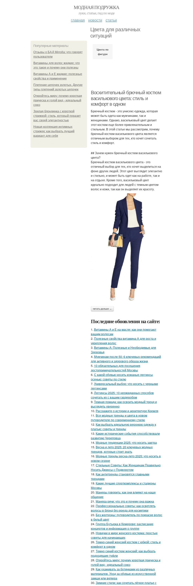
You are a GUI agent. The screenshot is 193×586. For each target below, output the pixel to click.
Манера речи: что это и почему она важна (125, 501)
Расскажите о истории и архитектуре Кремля (127, 411)
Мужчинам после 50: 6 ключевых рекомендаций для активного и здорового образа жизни (126, 358)
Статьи (111, 20)
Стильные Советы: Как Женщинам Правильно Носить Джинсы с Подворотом (126, 467)
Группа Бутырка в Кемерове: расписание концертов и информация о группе (122, 526)
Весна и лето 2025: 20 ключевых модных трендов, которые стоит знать (122, 449)
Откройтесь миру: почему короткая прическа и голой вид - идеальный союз (57, 100)
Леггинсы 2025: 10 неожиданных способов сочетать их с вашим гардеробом (122, 395)
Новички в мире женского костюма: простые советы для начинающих (124, 535)
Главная (78, 20)
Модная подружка (96, 7)
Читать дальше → (102, 309)
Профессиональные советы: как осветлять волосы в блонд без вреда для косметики (123, 508)
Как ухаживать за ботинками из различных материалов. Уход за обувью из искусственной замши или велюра (123, 573)
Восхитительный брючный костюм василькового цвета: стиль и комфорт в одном (126, 98)
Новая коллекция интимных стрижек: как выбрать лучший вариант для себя (53, 131)
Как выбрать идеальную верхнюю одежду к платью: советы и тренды (123, 426)
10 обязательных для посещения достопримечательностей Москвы (115, 367)
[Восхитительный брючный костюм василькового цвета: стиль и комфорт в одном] (126, 247)
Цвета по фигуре (103, 51)
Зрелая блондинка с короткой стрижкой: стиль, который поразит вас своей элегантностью (57, 116)
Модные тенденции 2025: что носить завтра (126, 442)
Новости (95, 20)
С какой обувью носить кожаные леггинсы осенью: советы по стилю (122, 377)
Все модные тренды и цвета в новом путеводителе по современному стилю (119, 417)
